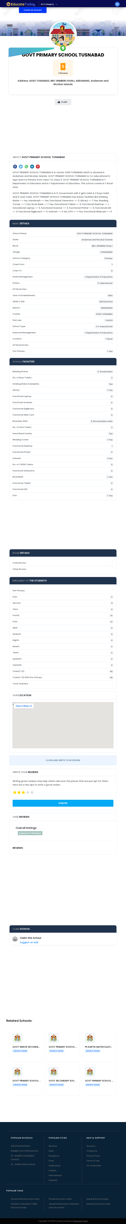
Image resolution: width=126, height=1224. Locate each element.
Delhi (51, 1150)
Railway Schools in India (98, 1203)
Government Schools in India (25, 1199)
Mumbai (53, 1146)
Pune (51, 1160)
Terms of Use (93, 1160)
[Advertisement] (63, 131)
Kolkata (52, 1170)
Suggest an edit (29, 942)
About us (91, 1146)
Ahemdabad (55, 1175)
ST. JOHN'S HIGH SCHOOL (23, 1164)
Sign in (12, 10)
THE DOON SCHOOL (20, 1146)
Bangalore (54, 1155)
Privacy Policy (93, 1155)
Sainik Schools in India (97, 1199)
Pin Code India (94, 1165)
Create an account (33, 10)
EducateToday (81, 1221)
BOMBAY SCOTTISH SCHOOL (24, 1150)
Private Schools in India (60, 1199)
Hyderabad (54, 1165)
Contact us (92, 1150)
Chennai (53, 1180)
